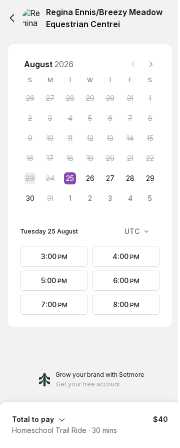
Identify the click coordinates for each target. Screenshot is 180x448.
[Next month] (151, 64)
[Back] (12, 18)
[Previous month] (133, 64)
